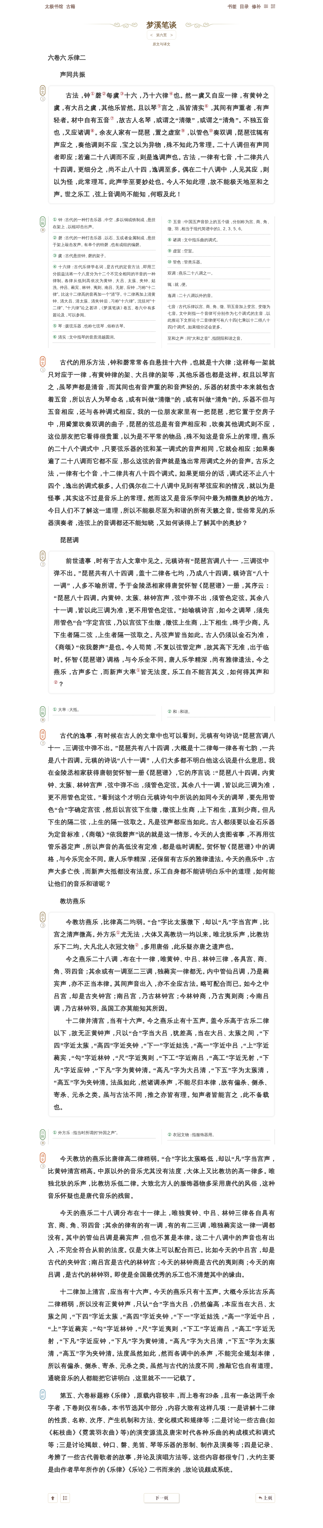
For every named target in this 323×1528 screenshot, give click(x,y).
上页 (265, 1498)
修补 (256, 6)
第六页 (161, 35)
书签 (232, 6)
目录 (244, 6)
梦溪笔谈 (161, 24)
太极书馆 (54, 6)
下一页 (161, 1498)
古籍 (70, 6)
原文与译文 (161, 44)
